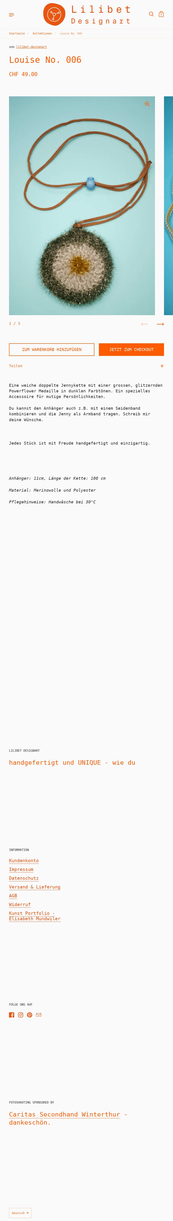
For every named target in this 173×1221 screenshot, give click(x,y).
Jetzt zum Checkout (131, 349)
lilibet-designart (31, 47)
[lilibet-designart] (86, 14)
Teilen (16, 366)
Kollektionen (42, 33)
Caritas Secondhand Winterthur (64, 1114)
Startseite (17, 33)
